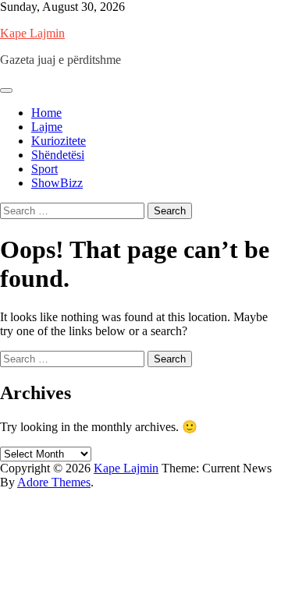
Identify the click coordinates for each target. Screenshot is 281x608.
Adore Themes (54, 482)
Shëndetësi (57, 154)
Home (46, 112)
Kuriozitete (58, 140)
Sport (44, 168)
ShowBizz (57, 182)
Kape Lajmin (32, 33)
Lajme (46, 126)
